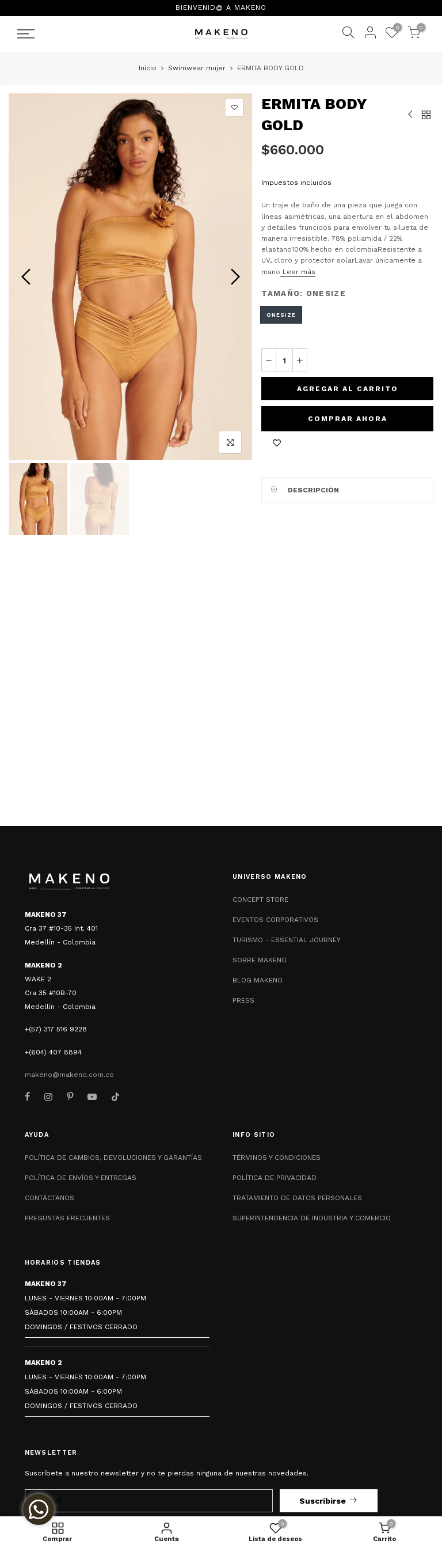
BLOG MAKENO (258, 980)
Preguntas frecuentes (67, 1218)
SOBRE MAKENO (260, 960)
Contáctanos (49, 1198)
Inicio (148, 68)
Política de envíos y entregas (80, 1178)
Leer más (297, 272)
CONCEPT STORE (260, 900)
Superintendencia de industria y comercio (312, 1218)
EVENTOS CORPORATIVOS (275, 920)
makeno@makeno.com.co (69, 1075)
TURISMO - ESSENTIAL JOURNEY (287, 940)
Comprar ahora (347, 419)
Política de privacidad (275, 1178)
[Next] (234, 276)
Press (243, 1000)
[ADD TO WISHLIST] (276, 442)
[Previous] (27, 276)
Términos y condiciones (277, 1158)
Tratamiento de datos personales (297, 1198)
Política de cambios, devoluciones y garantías (113, 1158)
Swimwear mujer (197, 68)
